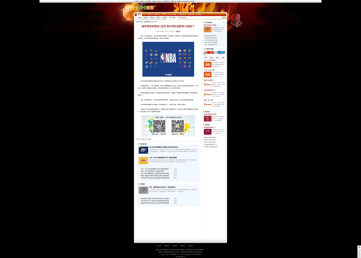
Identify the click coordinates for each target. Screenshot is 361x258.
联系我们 (167, 245)
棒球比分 (160, 1)
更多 (224, 22)
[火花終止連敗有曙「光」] (208, 94)
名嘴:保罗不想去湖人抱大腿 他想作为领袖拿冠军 (155, 178)
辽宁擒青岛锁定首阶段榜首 (211, 146)
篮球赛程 (164, 14)
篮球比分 (150, 14)
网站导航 (182, 245)
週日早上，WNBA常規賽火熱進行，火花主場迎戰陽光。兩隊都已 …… (218, 94)
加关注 (211, 52)
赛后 (211, 57)
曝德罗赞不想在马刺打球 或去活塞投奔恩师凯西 (155, 203)
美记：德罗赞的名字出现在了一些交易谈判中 (162, 187)
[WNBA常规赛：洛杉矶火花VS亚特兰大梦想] (208, 74)
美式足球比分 (166, 1)
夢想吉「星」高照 (208, 100)
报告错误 (175, 245)
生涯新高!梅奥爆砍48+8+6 (210, 144)
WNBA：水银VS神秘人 (210, 60)
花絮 (223, 57)
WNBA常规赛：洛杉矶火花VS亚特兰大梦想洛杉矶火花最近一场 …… (218, 74)
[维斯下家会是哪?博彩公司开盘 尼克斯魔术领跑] (208, 29)
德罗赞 (143, 139)
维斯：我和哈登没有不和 (211, 44)
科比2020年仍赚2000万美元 (211, 40)
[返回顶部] (359, 247)
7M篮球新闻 (147, 21)
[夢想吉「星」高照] (208, 104)
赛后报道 (152, 17)
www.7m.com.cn (160, 31)
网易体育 (178, 31)
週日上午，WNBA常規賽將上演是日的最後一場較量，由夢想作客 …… (218, 104)
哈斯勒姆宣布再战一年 (209, 127)
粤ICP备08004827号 (180, 256)
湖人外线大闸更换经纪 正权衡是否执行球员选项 (155, 173)
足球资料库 (185, 1)
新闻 (217, 57)
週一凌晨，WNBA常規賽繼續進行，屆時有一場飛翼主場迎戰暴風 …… (218, 84)
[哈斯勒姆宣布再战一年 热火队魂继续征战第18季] (208, 132)
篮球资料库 (191, 14)
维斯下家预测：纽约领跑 (210, 25)
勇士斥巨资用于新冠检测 (211, 42)
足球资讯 (179, 1)
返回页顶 (190, 245)
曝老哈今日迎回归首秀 (209, 139)
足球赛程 (154, 1)
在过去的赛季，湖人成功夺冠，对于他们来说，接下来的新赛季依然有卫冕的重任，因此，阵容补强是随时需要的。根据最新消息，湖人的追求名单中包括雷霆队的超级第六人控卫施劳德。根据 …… (173, 151)
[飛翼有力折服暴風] (208, 84)
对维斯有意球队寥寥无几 (210, 137)
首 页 (139, 14)
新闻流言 (158, 17)
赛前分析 (145, 17)
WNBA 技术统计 (182, 17)
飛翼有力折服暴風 (208, 80)
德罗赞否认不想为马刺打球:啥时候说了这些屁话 (155, 198)
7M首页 (137, 1)
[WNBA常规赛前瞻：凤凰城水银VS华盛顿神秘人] (208, 64)
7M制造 (140, 17)
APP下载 (192, 1)
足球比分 (142, 1)
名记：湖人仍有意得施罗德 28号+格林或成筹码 (163, 157)
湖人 (146, 139)
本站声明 (159, 245)
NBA (144, 14)
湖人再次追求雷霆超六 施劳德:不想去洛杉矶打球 (163, 147)
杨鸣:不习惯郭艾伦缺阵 (210, 142)
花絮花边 (165, 17)
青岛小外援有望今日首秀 (210, 114)
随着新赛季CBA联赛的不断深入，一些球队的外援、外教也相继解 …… (218, 118)
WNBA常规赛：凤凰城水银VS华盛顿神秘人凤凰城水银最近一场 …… (218, 64)
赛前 (205, 57)
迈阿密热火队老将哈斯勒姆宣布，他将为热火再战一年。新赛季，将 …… (218, 131)
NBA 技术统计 (172, 17)
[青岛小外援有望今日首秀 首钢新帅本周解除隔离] (208, 119)
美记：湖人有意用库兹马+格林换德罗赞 (152, 171)
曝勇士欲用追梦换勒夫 (210, 35)
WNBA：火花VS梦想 (209, 70)
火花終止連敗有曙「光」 (210, 90)
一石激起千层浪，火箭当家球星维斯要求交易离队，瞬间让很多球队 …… (218, 29)
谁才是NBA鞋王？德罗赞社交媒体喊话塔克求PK (155, 201)
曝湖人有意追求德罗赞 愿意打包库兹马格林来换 (155, 175)
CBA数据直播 (182, 14)
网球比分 (173, 1)
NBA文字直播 (172, 14)
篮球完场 (157, 14)
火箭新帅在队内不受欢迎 (211, 38)
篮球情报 (198, 14)
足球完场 (148, 1)
